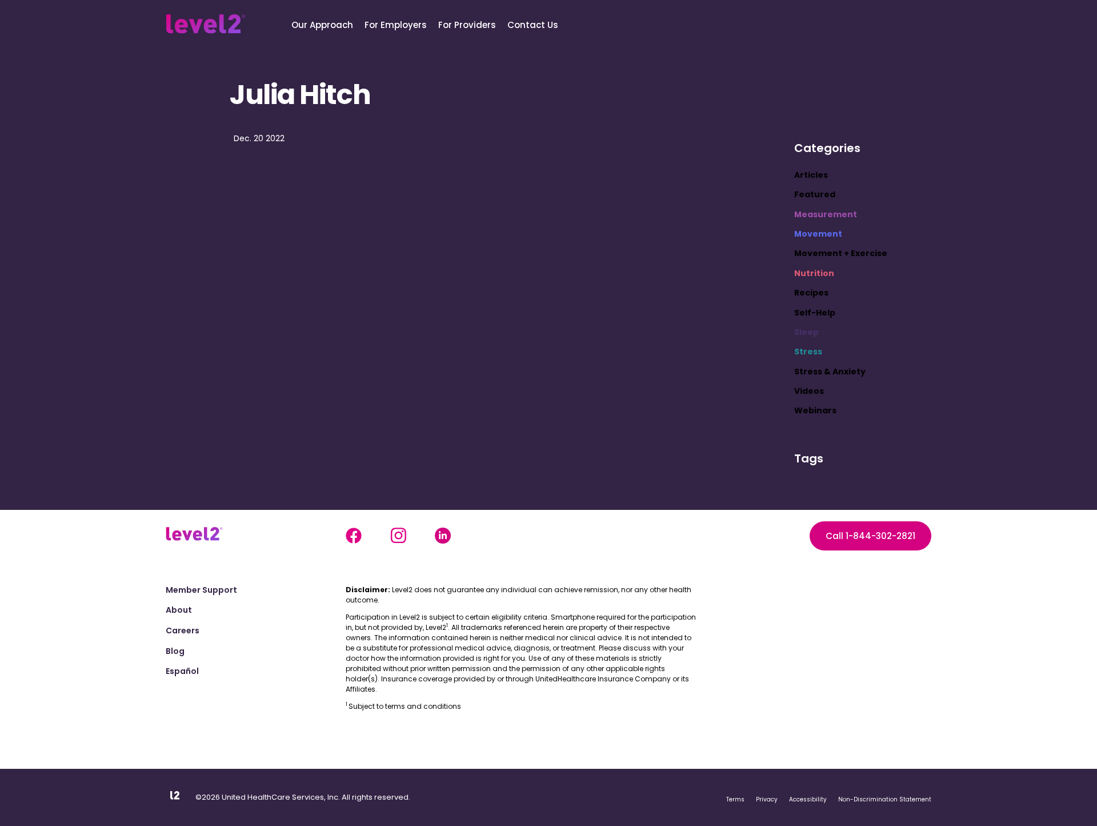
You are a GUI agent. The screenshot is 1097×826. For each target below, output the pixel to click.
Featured (814, 194)
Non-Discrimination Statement (884, 799)
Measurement (825, 214)
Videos (809, 391)
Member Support (201, 590)
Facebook (354, 536)
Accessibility (808, 799)
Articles (811, 175)
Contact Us (532, 25)
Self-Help (814, 312)
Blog (175, 651)
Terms (735, 799)
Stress (808, 351)
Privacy (767, 799)
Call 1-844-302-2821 (870, 536)
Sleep (806, 332)
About (179, 610)
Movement (818, 234)
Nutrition (814, 273)
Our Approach (322, 25)
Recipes (811, 292)
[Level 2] (206, 24)
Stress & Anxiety (830, 371)
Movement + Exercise (840, 253)
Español (182, 671)
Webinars (815, 410)
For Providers (467, 25)
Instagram (398, 536)
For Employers (396, 25)
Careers (182, 630)
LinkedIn (443, 536)
